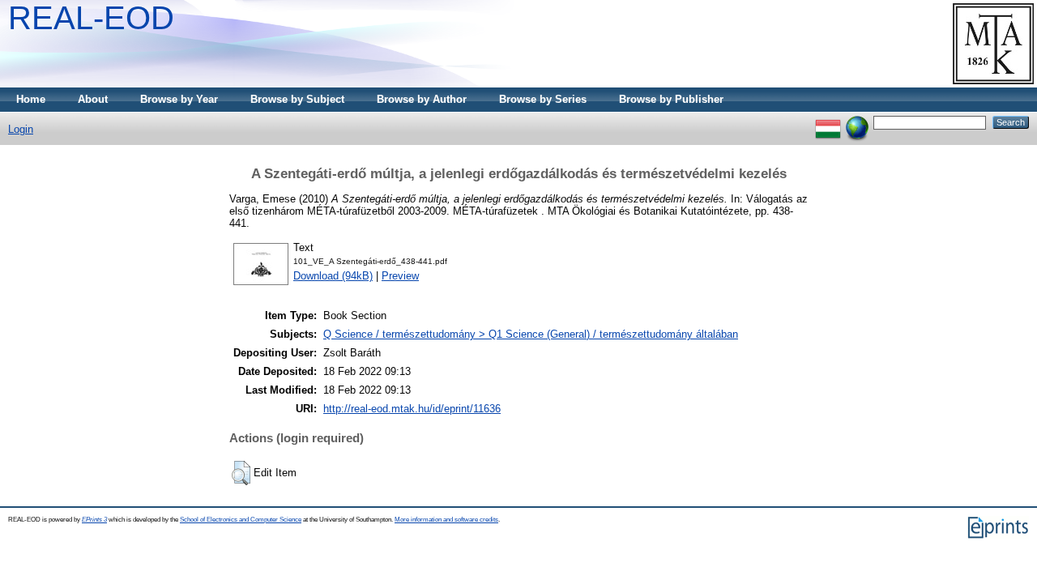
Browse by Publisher (671, 99)
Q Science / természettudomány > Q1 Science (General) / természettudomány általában (530, 334)
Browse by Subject (297, 99)
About (93, 99)
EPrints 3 (94, 519)
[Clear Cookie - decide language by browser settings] (857, 122)
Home (30, 99)
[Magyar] (828, 122)
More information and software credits (446, 519)
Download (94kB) (333, 276)
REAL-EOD (91, 18)
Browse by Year (179, 99)
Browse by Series (543, 99)
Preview (400, 276)
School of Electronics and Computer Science (240, 519)
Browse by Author (422, 99)
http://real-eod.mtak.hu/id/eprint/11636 (412, 409)
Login (20, 129)
